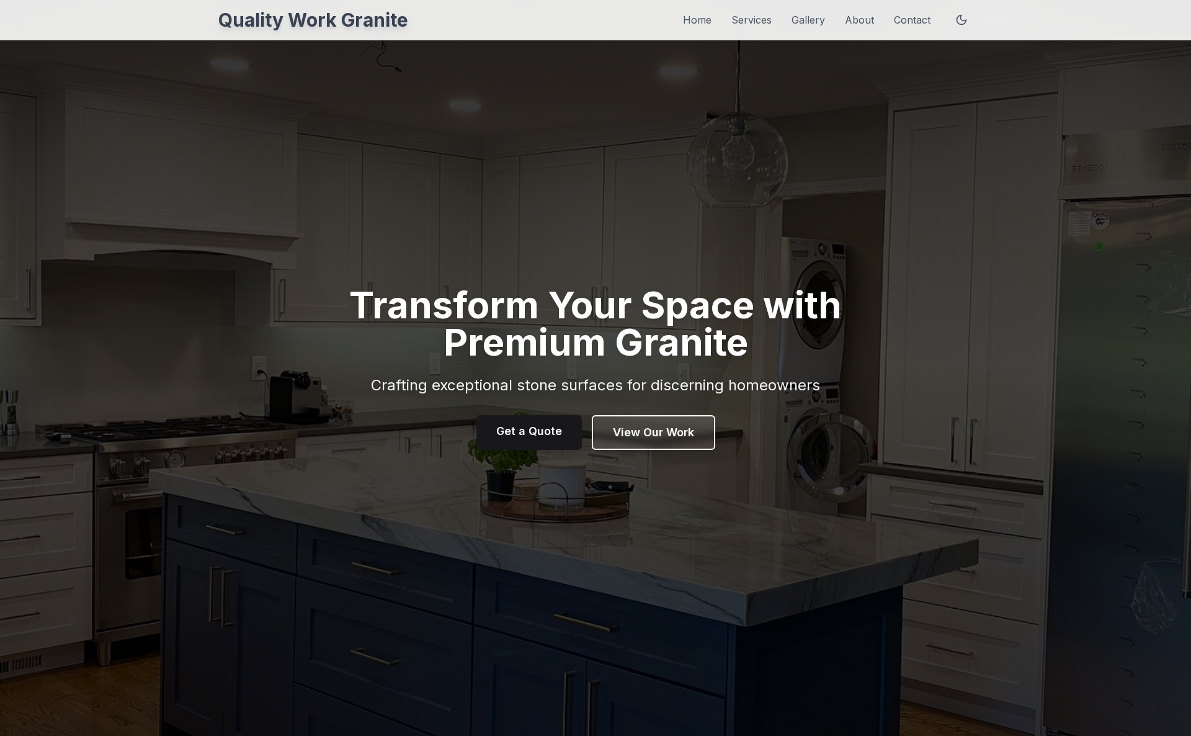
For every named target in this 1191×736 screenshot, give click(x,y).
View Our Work (653, 432)
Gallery (808, 20)
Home (697, 20)
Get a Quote (529, 431)
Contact (912, 20)
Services (751, 20)
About (859, 20)
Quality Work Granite (313, 20)
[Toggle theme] (961, 20)
